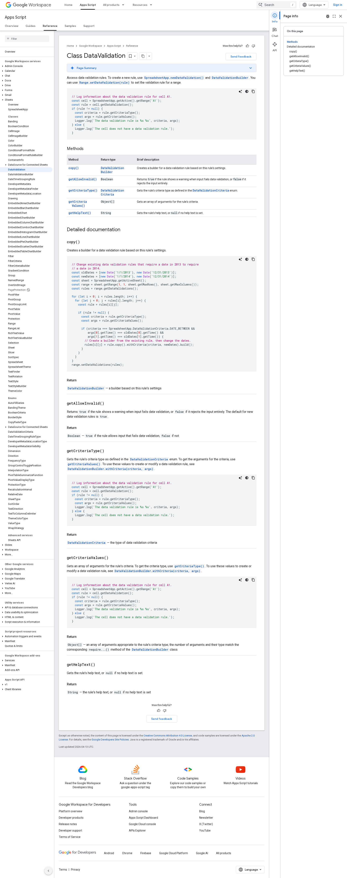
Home (68, 5)
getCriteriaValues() (77, 204)
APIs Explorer (137, 830)
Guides (31, 26)
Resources (140, 5)
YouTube (205, 830)
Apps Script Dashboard (143, 817)
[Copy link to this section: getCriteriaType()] (109, 451)
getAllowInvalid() (82, 179)
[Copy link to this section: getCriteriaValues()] (113, 558)
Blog (202, 811)
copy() (73, 168)
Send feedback (241, 56)
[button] (26, 66)
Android (109, 853)
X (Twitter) (206, 824)
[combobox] (276, 4)
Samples (70, 26)
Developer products (71, 817)
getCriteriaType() (82, 190)
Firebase (145, 853)
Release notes (68, 824)
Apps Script (88, 5)
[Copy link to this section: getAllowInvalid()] (109, 403)
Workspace (40, 5)
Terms (63, 869)
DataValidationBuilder (230, 78)
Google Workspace (90, 45)
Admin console (138, 811)
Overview (11, 26)
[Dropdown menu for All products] (124, 5)
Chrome (127, 853)
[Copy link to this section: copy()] (85, 242)
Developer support (70, 830)
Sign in (337, 4)
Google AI (202, 853)
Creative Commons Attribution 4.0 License (168, 735)
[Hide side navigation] (48, 871)
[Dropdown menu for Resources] (152, 5)
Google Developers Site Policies (110, 739)
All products (111, 5)
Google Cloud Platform (173, 853)
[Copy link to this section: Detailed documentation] (124, 230)
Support (88, 26)
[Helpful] (247, 46)
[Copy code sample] (253, 91)
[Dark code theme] (247, 91)
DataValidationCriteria (112, 192)
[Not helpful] (253, 46)
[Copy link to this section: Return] (81, 380)
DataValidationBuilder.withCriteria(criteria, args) (110, 469)
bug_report (327, 16)
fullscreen (334, 16)
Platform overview (70, 811)
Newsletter (206, 817)
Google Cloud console (142, 824)
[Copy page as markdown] (143, 56)
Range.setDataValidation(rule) (104, 82)
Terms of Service (70, 837)
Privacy (75, 869)
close (340, 16)
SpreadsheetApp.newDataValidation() (174, 78)
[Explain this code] (240, 91)
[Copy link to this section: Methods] (88, 149)
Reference (50, 26)
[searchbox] (27, 38)
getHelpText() (79, 213)
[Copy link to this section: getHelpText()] (100, 664)
